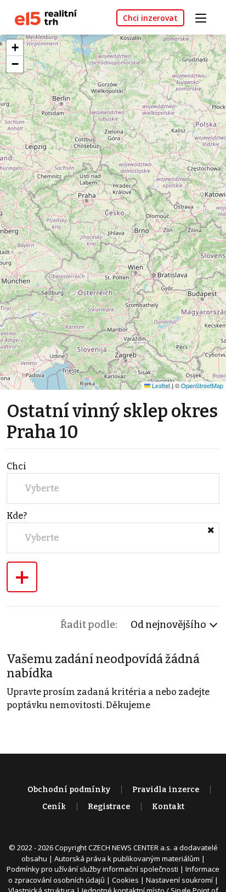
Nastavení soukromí (179, 880)
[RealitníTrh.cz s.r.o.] (42, 17)
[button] (15, 48)
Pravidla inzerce (165, 789)
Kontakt (168, 806)
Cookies (125, 880)
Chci (16, 466)
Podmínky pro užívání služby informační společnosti (92, 869)
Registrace (109, 806)
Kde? (17, 515)
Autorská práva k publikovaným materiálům (127, 858)
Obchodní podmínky (68, 789)
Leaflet (160, 385)
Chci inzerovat (150, 18)
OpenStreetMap (202, 385)
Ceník (54, 806)
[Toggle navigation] (204, 16)
